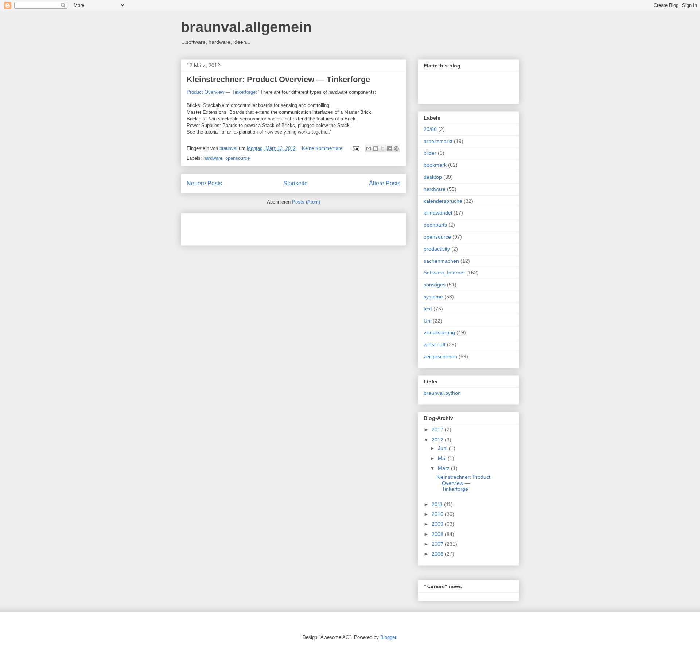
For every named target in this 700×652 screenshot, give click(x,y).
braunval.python (442, 393)
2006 (438, 554)
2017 (438, 429)
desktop (433, 177)
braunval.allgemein (246, 27)
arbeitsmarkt (438, 141)
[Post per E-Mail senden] (355, 148)
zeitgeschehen (440, 356)
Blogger (388, 637)
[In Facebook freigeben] (389, 148)
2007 (438, 544)
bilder (430, 153)
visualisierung (439, 332)
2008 (438, 534)
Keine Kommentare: (323, 148)
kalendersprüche (443, 201)
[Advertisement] (272, 227)
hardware (212, 158)
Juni (443, 448)
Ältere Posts (384, 183)
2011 (438, 504)
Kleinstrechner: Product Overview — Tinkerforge (278, 79)
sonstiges (435, 285)
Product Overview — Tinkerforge (221, 92)
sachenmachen (441, 261)
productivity (437, 249)
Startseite (295, 183)
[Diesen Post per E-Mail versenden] (368, 148)
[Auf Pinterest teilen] (396, 148)
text (428, 309)
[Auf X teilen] (382, 148)
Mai (443, 458)
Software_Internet (444, 272)
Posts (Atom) (306, 202)
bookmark (435, 165)
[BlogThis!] (375, 148)
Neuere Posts (204, 183)
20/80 (430, 129)
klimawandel (438, 213)
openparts (435, 225)
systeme (433, 297)
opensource (237, 158)
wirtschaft (435, 344)
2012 (438, 440)
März (444, 468)
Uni (427, 321)
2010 (438, 514)
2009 (438, 524)
